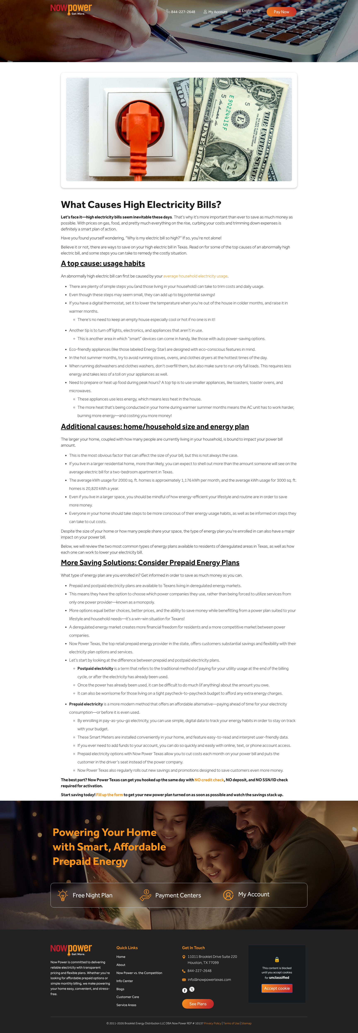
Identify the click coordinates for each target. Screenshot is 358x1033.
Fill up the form (109, 794)
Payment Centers (178, 895)
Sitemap (246, 1023)
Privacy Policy (212, 1023)
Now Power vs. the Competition (139, 973)
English (247, 10)
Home (120, 957)
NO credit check (209, 779)
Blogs (120, 989)
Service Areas (126, 1005)
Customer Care (127, 997)
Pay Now (281, 11)
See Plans (198, 1003)
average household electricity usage (195, 276)
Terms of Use (231, 1023)
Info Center (124, 981)
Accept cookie (277, 988)
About (120, 965)
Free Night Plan (92, 895)
